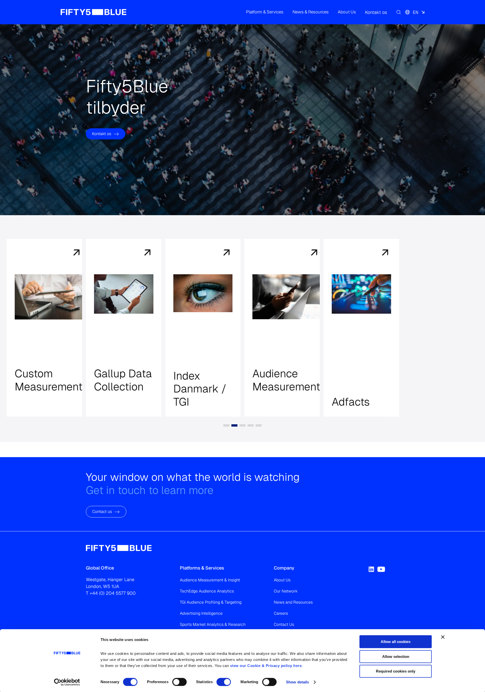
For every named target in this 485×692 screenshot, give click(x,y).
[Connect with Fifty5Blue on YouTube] (381, 569)
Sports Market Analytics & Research (213, 624)
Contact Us (284, 624)
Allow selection (395, 656)
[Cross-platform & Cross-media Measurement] (68, 253)
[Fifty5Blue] (93, 12)
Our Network (286, 591)
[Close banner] (443, 637)
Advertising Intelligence (201, 613)
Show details (297, 682)
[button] (264, 12)
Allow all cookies (395, 641)
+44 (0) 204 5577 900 (113, 593)
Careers (281, 613)
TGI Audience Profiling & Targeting (210, 602)
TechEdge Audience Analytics (207, 591)
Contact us (102, 511)
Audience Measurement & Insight (210, 580)
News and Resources (293, 602)
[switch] (179, 682)
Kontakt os (101, 133)
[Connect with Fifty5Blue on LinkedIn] (371, 569)
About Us (282, 580)
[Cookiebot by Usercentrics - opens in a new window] (67, 682)
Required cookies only (395, 671)
